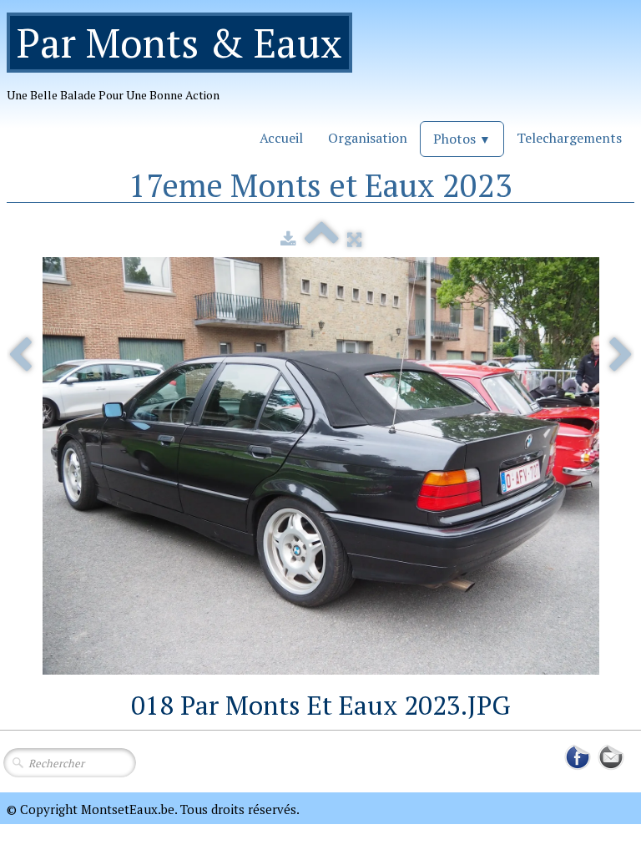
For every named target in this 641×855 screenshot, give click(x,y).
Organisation (367, 138)
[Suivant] (621, 356)
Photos (462, 138)
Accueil (281, 138)
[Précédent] (20, 356)
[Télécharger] (288, 238)
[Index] (322, 238)
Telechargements (569, 138)
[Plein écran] (354, 238)
